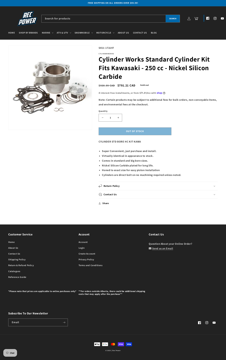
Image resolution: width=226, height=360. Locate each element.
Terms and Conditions (91, 265)
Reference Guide (17, 277)
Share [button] (105, 203)
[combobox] (111, 18)
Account (83, 242)
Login (82, 247)
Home (11, 242)
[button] (47, 32)
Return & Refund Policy (21, 265)
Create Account (87, 253)
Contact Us (14, 253)
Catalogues (14, 271)
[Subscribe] (64, 322)
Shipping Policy (17, 259)
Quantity (103, 111)
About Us (13, 247)
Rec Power (116, 350)
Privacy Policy (86, 259)
